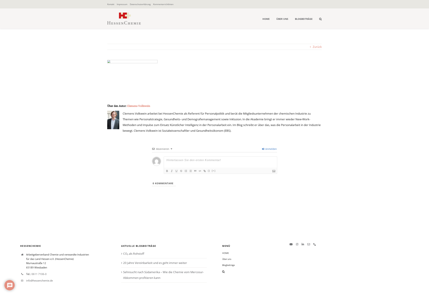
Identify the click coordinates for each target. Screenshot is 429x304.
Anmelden (271, 148)
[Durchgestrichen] (181, 171)
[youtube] (291, 244)
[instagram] (297, 244)
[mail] (308, 244)
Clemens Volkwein (138, 106)
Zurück (317, 47)
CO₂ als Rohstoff (133, 254)
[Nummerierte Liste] (185, 171)
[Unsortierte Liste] (190, 171)
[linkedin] (303, 244)
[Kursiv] (171, 171)
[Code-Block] (200, 171)
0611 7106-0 (39, 274)
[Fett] (167, 171)
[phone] (314, 244)
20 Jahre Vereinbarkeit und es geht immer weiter (155, 263)
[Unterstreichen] (176, 171)
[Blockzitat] (195, 171)
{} (209, 170)
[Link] (204, 171)
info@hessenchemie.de (39, 280)
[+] (214, 170)
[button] (320, 18)
